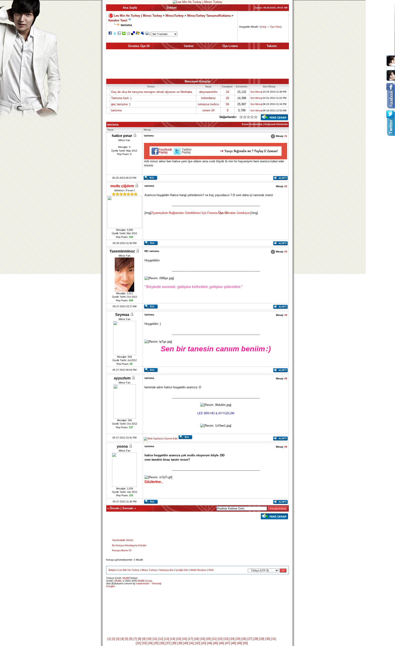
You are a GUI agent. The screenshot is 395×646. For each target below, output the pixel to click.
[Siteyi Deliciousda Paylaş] (133, 34)
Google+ (110, 586)
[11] (154, 639)
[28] (255, 639)
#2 (285, 186)
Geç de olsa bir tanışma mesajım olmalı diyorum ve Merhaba (151, 92)
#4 (285, 315)
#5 (285, 378)
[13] (166, 639)
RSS (211, 570)
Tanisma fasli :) (121, 98)
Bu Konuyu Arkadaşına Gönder (129, 545)
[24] (232, 639)
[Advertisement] (197, 64)
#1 (285, 136)
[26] (243, 639)
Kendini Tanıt (117, 20)
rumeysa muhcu (208, 104)
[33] (144, 643)
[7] (135, 639)
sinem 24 (208, 110)
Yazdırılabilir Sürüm (122, 540)
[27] (249, 639)
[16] (184, 639)
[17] (190, 639)
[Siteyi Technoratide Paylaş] (124, 34)
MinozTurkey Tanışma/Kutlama (209, 15)
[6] (131, 639)
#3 (285, 251)
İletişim (112, 570)
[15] (178, 639)
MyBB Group (145, 580)
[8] (139, 639)
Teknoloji (156, 583)
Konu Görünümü (252, 124)
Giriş (263, 26)
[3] (118, 639)
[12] (160, 639)
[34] (150, 643)
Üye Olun (275, 26)
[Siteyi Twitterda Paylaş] (115, 34)
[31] (273, 639)
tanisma (116, 110)
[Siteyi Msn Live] (137, 34)
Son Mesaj (256, 91)
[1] (109, 639)
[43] (203, 643)
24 (227, 92)
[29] (261, 639)
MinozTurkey (174, 15)
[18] (196, 639)
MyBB (126, 578)
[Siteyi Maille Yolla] (147, 34)
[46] (221, 643)
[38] (173, 643)
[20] (208, 639)
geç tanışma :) (120, 104)
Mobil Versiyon (198, 570)
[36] (162, 643)
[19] (202, 639)
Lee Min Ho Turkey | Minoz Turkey (138, 15)
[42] (197, 643)
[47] (227, 643)
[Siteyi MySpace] (142, 34)
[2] (113, 639)
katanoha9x (142, 583)
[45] (215, 643)
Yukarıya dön (166, 570)
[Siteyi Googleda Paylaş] (119, 34)
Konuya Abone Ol (121, 550)
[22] (220, 639)
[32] (138, 643)
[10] (149, 639)
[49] (239, 643)
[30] (267, 639)
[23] (226, 639)
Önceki (115, 508)
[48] (233, 643)
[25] (237, 639)
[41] (191, 643)
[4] (122, 639)
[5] (126, 639)
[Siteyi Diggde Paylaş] (128, 34)
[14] (172, 639)
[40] (185, 643)
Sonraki (127, 508)
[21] (214, 639)
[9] (144, 639)
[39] (179, 643)
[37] (168, 643)
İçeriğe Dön (182, 570)
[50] (245, 643)
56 (227, 104)
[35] (156, 643)
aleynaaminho (208, 92)
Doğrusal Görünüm (276, 124)
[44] (209, 643)
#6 (285, 446)
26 (227, 98)
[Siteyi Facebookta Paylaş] (110, 34)
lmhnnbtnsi (208, 98)
